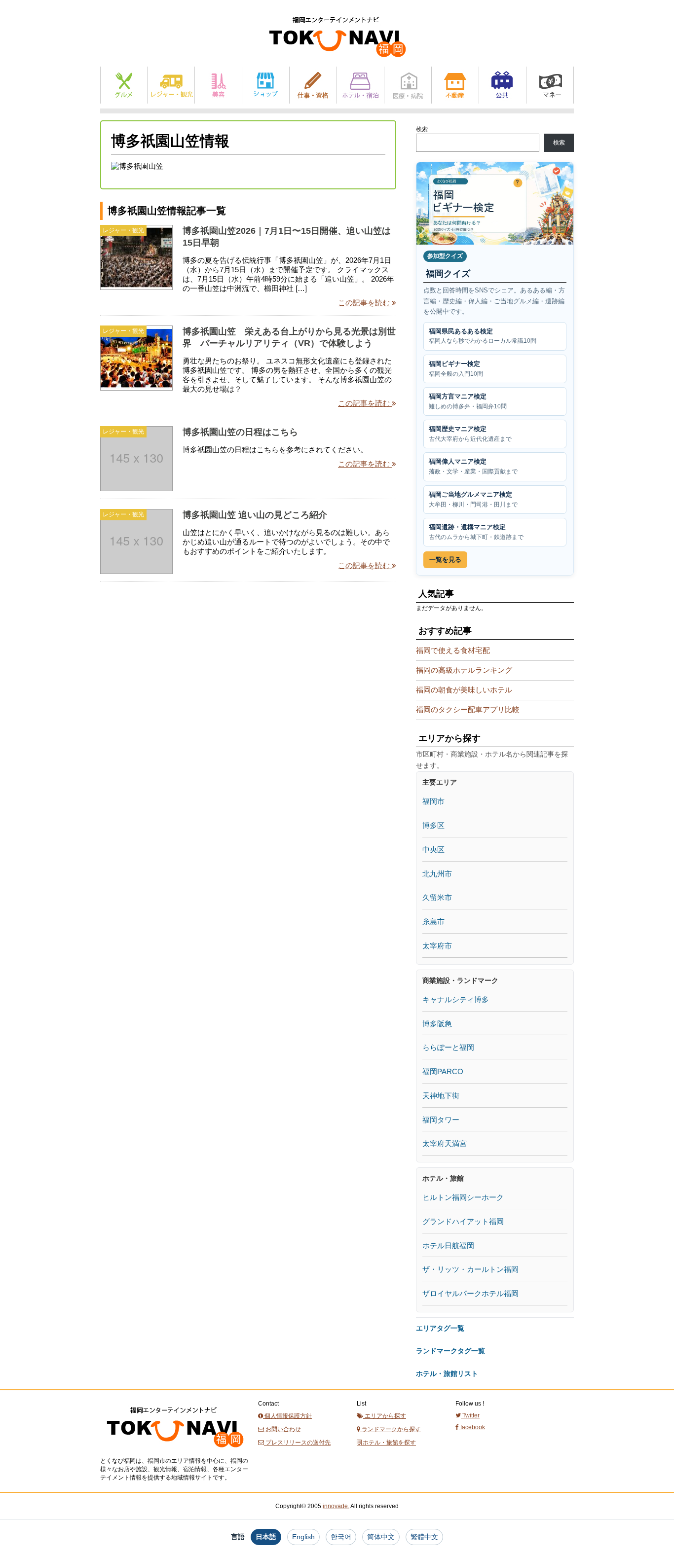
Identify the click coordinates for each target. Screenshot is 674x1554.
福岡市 (433, 801)
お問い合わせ (282, 1429)
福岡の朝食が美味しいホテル (464, 690)
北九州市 (437, 873)
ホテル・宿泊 (360, 85)
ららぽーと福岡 (448, 1047)
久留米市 (437, 897)
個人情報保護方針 (287, 1415)
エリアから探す (384, 1415)
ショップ (265, 85)
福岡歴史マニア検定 (470, 433)
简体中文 (381, 1537)
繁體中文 (424, 1537)
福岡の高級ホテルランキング (464, 670)
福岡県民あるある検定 (482, 336)
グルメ (124, 85)
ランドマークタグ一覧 (450, 1351)
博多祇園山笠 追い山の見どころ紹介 (255, 515)
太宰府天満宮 (444, 1143)
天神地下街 (440, 1095)
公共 (502, 85)
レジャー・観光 (171, 85)
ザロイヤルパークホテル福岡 (470, 1293)
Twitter (470, 1415)
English (303, 1537)
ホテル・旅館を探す (388, 1442)
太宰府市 (437, 945)
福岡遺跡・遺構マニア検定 (476, 532)
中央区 (433, 849)
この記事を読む (365, 302)
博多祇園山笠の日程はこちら (240, 432)
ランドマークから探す (390, 1429)
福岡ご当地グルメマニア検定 (473, 499)
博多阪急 (437, 1023)
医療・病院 (407, 85)
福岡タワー (440, 1120)
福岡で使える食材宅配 (453, 650)
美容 (218, 85)
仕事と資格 (313, 85)
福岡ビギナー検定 (456, 368)
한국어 (341, 1537)
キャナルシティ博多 (455, 999)
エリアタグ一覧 (440, 1328)
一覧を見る (445, 559)
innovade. (336, 1506)
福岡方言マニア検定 (468, 401)
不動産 (455, 85)
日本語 (266, 1537)
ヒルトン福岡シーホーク (463, 1197)
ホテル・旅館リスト (447, 1373)
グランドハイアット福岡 (463, 1221)
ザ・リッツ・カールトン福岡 (470, 1269)
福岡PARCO (442, 1071)
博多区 (433, 825)
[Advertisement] (174, 685)
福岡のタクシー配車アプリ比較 (468, 709)
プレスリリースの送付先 (297, 1442)
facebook (472, 1427)
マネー (549, 85)
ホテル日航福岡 (448, 1245)
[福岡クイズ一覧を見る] (494, 203)
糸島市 (433, 921)
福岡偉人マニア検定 (473, 466)
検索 (422, 129)
